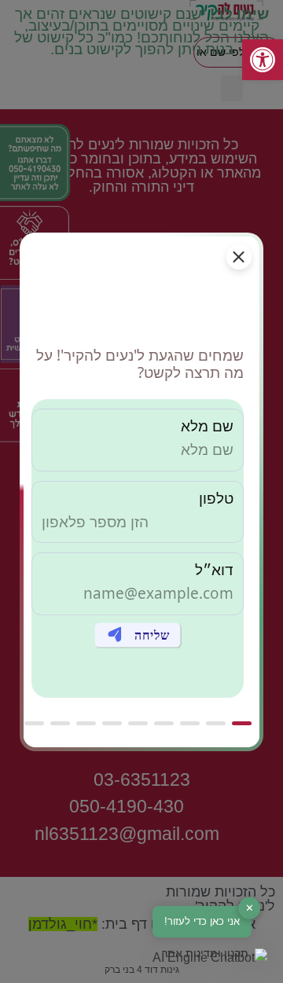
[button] (210, 957)
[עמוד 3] (190, 723)
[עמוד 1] (242, 723)
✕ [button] (249, 908)
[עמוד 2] (216, 723)
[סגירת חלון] (239, 257)
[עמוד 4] (164, 723)
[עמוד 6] (112, 723)
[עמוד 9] (34, 723)
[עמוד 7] (86, 723)
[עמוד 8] (60, 723)
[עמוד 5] (138, 723)
